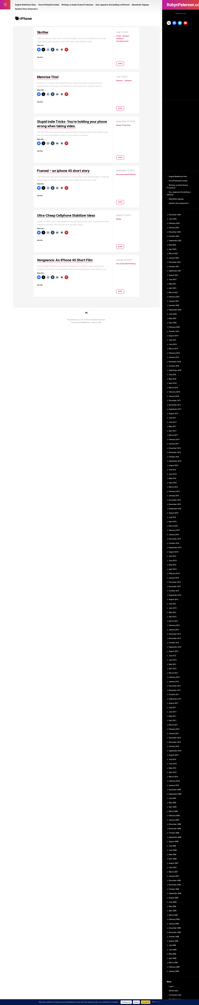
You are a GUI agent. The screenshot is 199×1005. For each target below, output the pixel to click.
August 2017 (173, 413)
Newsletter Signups (176, 199)
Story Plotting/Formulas (178, 181)
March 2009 (173, 811)
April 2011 (172, 720)
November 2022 (175, 232)
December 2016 (175, 448)
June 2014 (173, 560)
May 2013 (172, 612)
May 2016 (172, 478)
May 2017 (172, 426)
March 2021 (173, 292)
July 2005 (172, 945)
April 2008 (172, 859)
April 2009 (172, 807)
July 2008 (172, 846)
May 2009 (172, 803)
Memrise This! (48, 77)
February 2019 (174, 353)
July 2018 (172, 375)
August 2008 (173, 841)
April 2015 (172, 522)
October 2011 (174, 694)
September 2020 (175, 310)
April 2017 (172, 431)
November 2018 (175, 362)
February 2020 (174, 327)
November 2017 (175, 405)
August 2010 (173, 755)
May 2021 (172, 284)
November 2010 (175, 742)
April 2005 (172, 958)
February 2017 (174, 439)
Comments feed (175, 995)
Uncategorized (122, 41)
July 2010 (172, 759)
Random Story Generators (179, 203)
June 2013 (173, 608)
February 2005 (174, 967)
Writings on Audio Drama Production (177, 186)
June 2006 (173, 902)
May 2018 (172, 379)
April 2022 (172, 249)
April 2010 (172, 772)
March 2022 (173, 253)
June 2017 (173, 422)
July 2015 (172, 517)
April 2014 (172, 569)
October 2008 (174, 833)
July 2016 (172, 470)
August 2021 (173, 275)
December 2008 (175, 824)
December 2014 (175, 539)
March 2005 (173, 962)
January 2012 (174, 682)
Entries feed (173, 991)
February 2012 (174, 677)
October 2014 (174, 543)
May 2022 (172, 245)
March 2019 (173, 349)
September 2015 (175, 509)
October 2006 (174, 889)
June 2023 (173, 219)
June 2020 (173, 314)
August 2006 (173, 898)
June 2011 (173, 712)
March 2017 (173, 435)
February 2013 (174, 625)
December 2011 (175, 686)
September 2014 (175, 547)
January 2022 (174, 258)
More (120, 63)
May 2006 (172, 906)
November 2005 (175, 932)
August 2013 (173, 599)
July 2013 (172, 604)
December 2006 (175, 880)
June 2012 (173, 660)
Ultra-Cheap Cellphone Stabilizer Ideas (66, 215)
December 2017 (175, 400)
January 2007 (174, 876)
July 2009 (172, 798)
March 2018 (173, 388)
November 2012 (175, 638)
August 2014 (173, 552)
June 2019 (173, 344)
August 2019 (173, 336)
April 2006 (172, 911)
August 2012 (173, 651)
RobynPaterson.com (180, 4)
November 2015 (175, 504)
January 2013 (174, 630)
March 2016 (173, 487)
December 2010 (175, 738)
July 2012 (172, 656)
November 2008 (175, 829)
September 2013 (175, 595)
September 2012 (175, 647)
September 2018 (175, 370)
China (118, 36)
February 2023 (174, 223)
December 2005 (175, 928)
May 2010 (172, 768)
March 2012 (173, 673)
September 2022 (175, 241)
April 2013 (172, 617)
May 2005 (172, 954)
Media (118, 219)
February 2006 (174, 919)
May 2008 (172, 854)
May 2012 (172, 664)
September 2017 (175, 409)
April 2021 (172, 288)
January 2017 (174, 444)
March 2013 (173, 621)
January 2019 (174, 357)
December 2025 (175, 215)
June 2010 (173, 764)
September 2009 (175, 794)
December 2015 (175, 500)
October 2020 (174, 305)
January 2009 (174, 820)
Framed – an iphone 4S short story (63, 171)
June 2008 (173, 850)
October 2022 (174, 236)
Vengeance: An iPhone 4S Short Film (65, 260)
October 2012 (174, 643)
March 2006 (173, 915)
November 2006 (175, 885)
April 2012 (172, 669)
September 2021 (175, 271)
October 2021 (174, 266)
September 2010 (175, 751)
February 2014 (174, 573)
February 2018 (174, 392)
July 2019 (172, 340)
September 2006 (175, 893)
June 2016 (173, 474)
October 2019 (174, 331)
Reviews (126, 36)
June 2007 (173, 867)
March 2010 (173, 777)
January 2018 (174, 396)
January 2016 (174, 496)
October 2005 (174, 937)
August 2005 (173, 941)
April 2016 (172, 483)
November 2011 (175, 690)
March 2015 (173, 526)
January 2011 (174, 733)
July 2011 (172, 707)
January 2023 (174, 228)
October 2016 (174, 457)
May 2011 (172, 716)
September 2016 (175, 461)
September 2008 (175, 837)
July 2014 (172, 556)
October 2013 (174, 591)
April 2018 (172, 383)
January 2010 (174, 785)
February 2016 (174, 491)
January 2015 (174, 535)
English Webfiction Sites (178, 176)
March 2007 (173, 872)
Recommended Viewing (126, 174)
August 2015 (173, 513)
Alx (100, 322)
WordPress (85, 322)
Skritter (42, 32)
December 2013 (175, 582)
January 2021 (174, 301)
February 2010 (174, 781)
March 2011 (173, 725)
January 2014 (174, 578)
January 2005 (174, 971)
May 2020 (172, 318)
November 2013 (175, 586)
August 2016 (173, 465)
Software (120, 39)
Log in (171, 986)
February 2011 (174, 729)
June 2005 (173, 950)
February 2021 (174, 297)
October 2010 (174, 746)
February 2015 (174, 530)
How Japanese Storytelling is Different (179, 193)
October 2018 (174, 366)
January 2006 (174, 924)
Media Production (123, 125)
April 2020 (172, 323)
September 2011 (175, 699)
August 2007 (173, 863)
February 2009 (174, 815)
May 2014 (172, 565)
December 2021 (175, 262)
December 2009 (175, 790)
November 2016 (175, 452)
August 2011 (173, 703)
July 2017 (172, 418)
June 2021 (173, 279)
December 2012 (175, 634)
